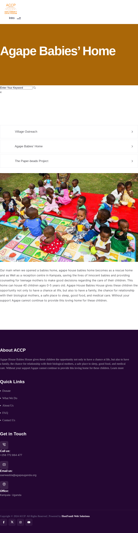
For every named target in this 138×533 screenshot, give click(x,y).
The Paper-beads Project (31, 161)
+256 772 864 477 (11, 454)
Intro (12, 18)
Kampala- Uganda (10, 494)
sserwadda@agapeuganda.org (18, 475)
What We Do (9, 398)
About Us (7, 405)
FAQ (5, 412)
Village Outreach (25, 131)
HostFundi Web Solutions (76, 516)
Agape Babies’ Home (28, 146)
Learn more (117, 368)
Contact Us (8, 420)
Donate (6, 390)
